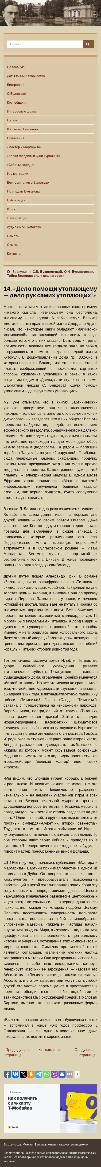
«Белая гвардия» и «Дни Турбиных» (33, 156)
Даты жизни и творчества (26, 76)
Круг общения (17, 102)
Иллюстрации (17, 173)
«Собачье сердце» (21, 165)
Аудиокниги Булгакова (24, 227)
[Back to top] (90, 1156)
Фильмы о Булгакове (23, 129)
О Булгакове (16, 93)
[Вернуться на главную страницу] (50, 13)
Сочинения (15, 138)
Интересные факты (22, 111)
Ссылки (13, 245)
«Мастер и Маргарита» (24, 147)
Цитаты (12, 120)
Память (13, 236)
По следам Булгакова (23, 191)
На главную (16, 67)
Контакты (14, 253)
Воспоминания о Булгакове (28, 182)
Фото (11, 209)
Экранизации (17, 218)
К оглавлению (50, 1049)
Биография (15, 85)
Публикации (16, 200)
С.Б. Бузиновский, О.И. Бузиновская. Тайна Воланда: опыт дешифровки (50, 273)
